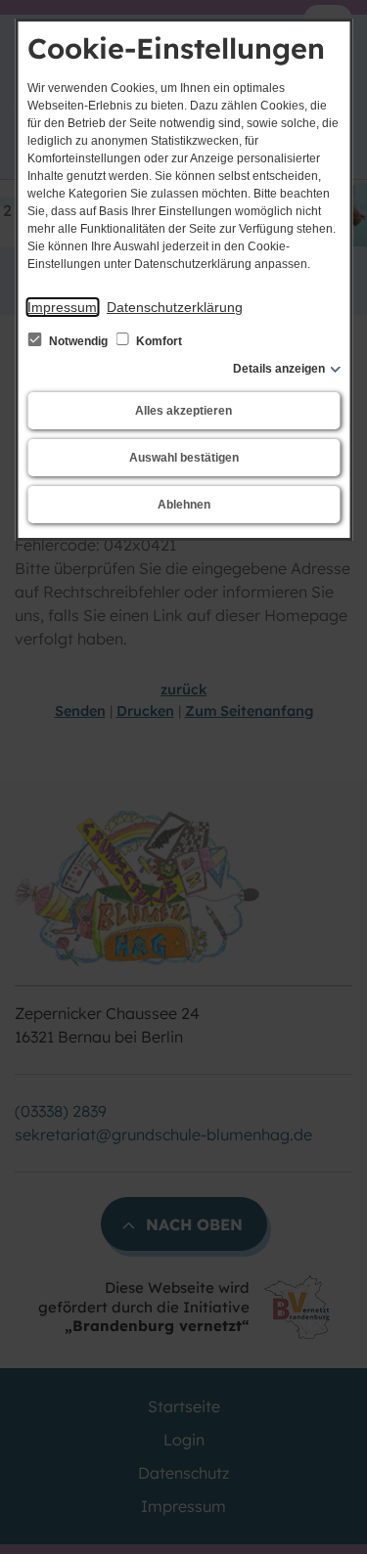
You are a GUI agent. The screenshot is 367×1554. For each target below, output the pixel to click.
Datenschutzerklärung (175, 307)
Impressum (62, 307)
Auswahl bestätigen (184, 458)
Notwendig (78, 341)
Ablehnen (184, 504)
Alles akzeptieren (183, 411)
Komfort (157, 341)
